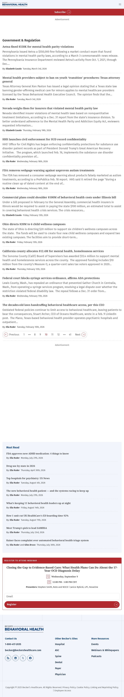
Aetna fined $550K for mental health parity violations (38, 46)
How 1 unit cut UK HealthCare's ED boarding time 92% (37, 515)
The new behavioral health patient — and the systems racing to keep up (47, 490)
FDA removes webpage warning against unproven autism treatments (48, 170)
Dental (58, 662)
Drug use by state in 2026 (21, 465)
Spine (58, 656)
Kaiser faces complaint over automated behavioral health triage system (47, 540)
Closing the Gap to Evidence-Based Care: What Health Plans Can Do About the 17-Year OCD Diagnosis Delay (62, 569)
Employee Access (62, 690)
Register (11, 604)
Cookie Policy (83, 687)
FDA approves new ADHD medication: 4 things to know (37, 453)
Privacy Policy (69, 687)
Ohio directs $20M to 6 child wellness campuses (33, 224)
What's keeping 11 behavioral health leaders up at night (38, 503)
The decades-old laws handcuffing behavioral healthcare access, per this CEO (53, 305)
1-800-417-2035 (13, 644)
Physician (60, 674)
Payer (58, 668)
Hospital (60, 644)
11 (52, 334)
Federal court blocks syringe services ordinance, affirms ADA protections (51, 278)
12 (58, 334)
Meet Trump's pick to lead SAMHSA (26, 527)
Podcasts (96, 656)
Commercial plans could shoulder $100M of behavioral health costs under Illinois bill (59, 197)
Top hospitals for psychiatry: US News (28, 478)
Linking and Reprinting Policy (104, 687)
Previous (14, 334)
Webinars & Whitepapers (105, 650)
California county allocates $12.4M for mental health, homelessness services (53, 251)
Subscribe (60, 12)
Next (77, 334)
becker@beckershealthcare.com (23, 650)
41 (70, 334)
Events (95, 644)
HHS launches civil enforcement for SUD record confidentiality (44, 139)
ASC (57, 650)
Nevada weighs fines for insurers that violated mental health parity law (50, 108)
